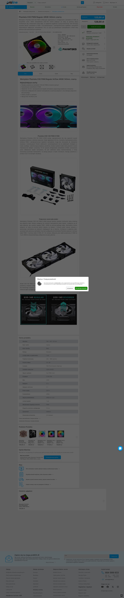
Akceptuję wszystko (81, 288)
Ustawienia (70, 288)
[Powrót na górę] (121, 595)
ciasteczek (57, 283)
